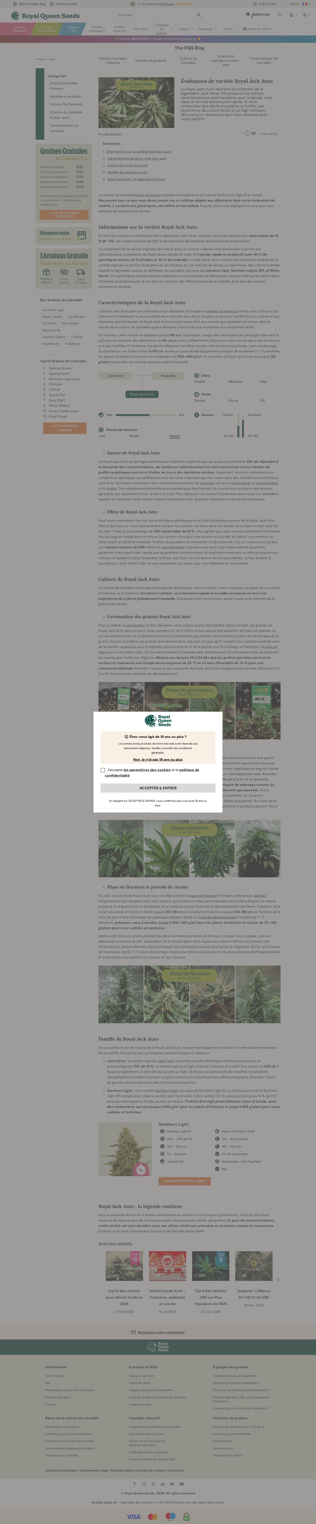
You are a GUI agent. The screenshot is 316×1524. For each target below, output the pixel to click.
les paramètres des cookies (147, 770)
